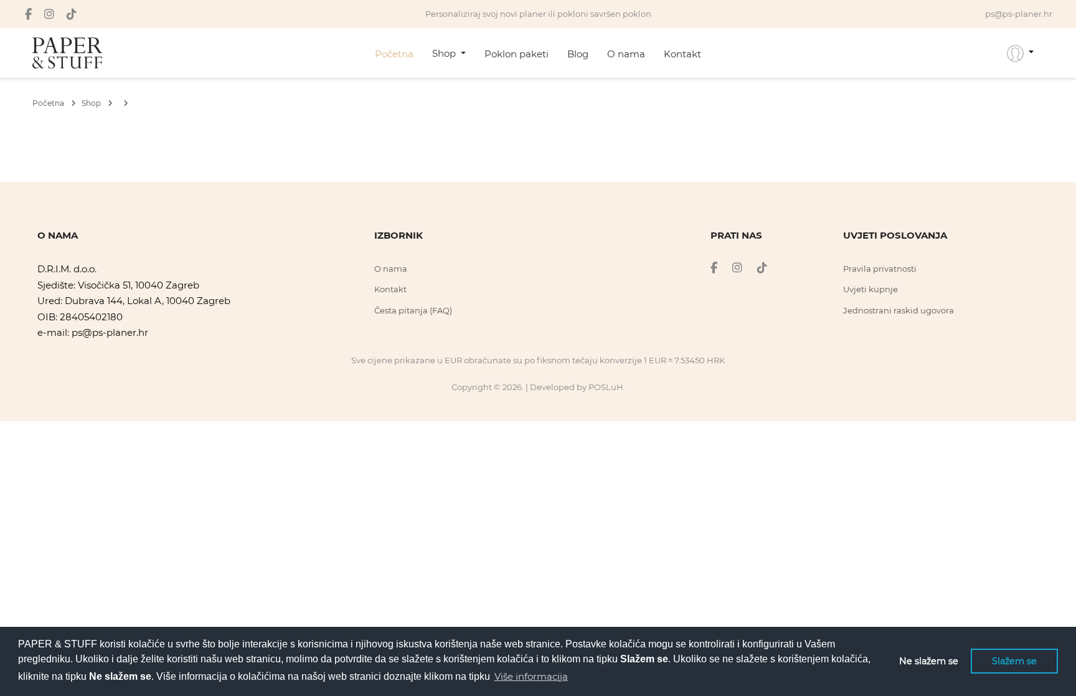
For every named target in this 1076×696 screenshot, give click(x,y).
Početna (394, 54)
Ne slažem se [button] (928, 661)
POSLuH (605, 387)
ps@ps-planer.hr (110, 332)
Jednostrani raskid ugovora (898, 310)
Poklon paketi (516, 54)
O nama (626, 54)
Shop (92, 103)
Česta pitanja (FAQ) (413, 310)
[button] (1020, 53)
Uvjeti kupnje (870, 289)
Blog (577, 54)
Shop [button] (445, 53)
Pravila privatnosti (880, 269)
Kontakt (682, 54)
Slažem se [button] (1014, 661)
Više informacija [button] (531, 676)
